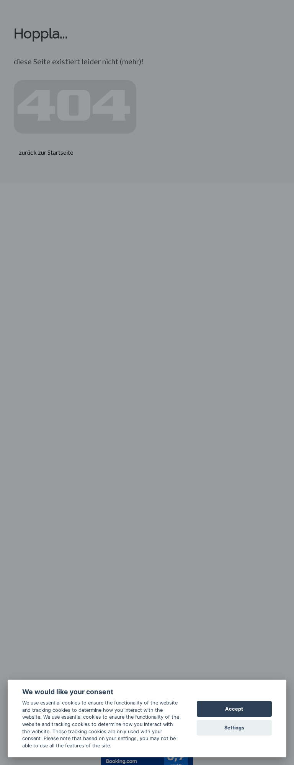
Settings (234, 728)
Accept (234, 709)
